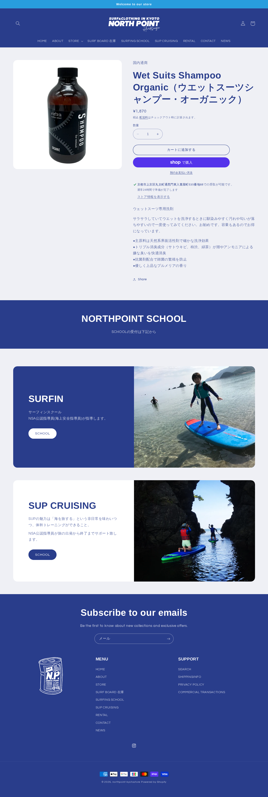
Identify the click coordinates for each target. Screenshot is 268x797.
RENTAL (102, 715)
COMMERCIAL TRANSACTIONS (201, 692)
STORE (101, 684)
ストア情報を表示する (153, 196)
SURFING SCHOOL (110, 699)
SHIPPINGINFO (189, 676)
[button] (18, 23)
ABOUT (101, 676)
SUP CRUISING (107, 707)
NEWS (100, 730)
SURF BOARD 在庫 (110, 692)
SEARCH (184, 669)
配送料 (143, 117)
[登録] (168, 639)
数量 (136, 125)
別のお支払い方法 (181, 172)
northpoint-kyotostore (126, 782)
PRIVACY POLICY (191, 684)
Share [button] (142, 279)
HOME (100, 669)
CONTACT (103, 722)
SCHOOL (42, 433)
